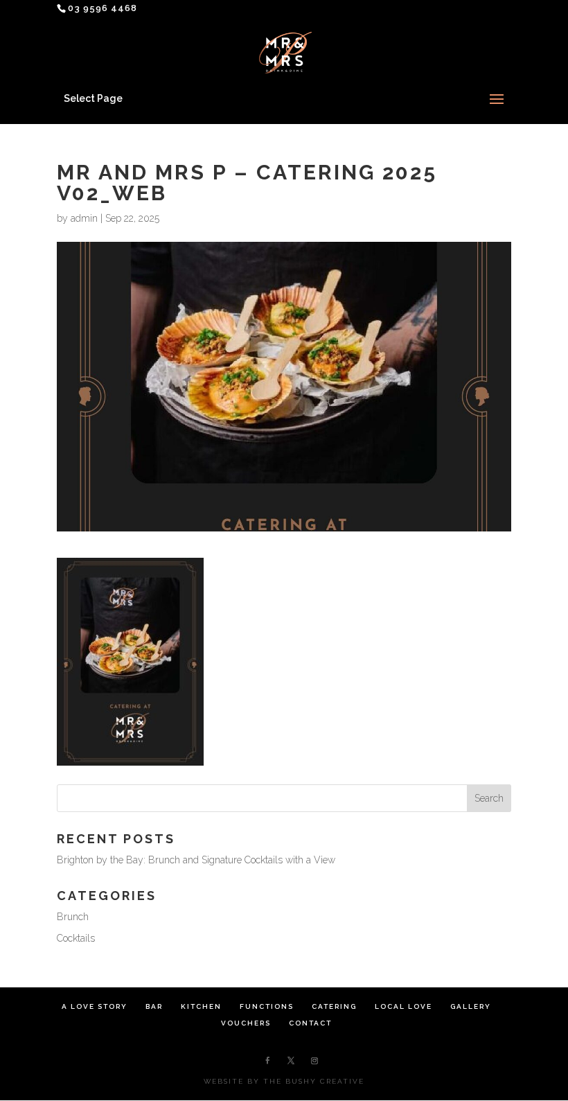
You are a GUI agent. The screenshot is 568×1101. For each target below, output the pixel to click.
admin (84, 218)
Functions (267, 1006)
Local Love (403, 1006)
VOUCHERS (246, 1023)
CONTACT (310, 1023)
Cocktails (76, 938)
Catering (334, 1006)
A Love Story (94, 1006)
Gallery (470, 1006)
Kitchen (201, 1006)
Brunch (73, 916)
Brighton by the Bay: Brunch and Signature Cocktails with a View (196, 859)
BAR (154, 1006)
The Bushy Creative (313, 1081)
